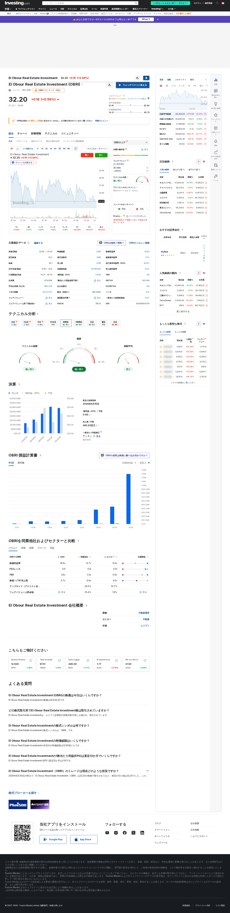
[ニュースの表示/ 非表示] (75, 148)
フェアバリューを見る (136, 98)
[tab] (14, 323)
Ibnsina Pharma (18, 659)
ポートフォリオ (162, 836)
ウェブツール (161, 842)
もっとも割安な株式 (171, 323)
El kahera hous (103, 659)
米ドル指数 (164, 144)
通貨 (161, 79)
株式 (9, 13)
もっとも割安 (165, 332)
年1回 (11, 462)
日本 (36, 13)
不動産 (146, 619)
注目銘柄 (165, 161)
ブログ (157, 823)
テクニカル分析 (22, 313)
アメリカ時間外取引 (59, 13)
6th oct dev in (131, 659)
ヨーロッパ (120, 13)
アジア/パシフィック (142, 13)
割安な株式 (168, 13)
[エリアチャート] (17, 148)
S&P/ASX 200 (166, 139)
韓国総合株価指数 (167, 124)
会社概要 (194, 823)
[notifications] (217, 2)
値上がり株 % (179, 169)
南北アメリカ (106, 13)
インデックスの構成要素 (73, 141)
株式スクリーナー (140, 9)
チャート (22, 133)
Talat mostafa (46, 659)
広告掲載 (194, 829)
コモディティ (180, 79)
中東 (129, 13)
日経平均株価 (165, 114)
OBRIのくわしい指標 (139, 242)
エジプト (145, 625)
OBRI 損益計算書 (23, 455)
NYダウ (163, 129)
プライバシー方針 (202, 905)
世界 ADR (83, 13)
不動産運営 (143, 612)
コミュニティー (70, 133)
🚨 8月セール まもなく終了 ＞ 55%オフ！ (170, 3)
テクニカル (51, 133)
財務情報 (36, 133)
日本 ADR (94, 13)
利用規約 (186, 905)
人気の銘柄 (164, 169)
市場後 (74, 13)
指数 (169, 79)
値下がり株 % (194, 169)
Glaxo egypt (74, 659)
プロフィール (21, 141)
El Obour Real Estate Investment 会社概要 (46, 605)
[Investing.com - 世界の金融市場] (17, 3)
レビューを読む (204, 253)
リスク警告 (220, 905)
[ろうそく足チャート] (11, 148)
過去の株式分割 (52, 141)
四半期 (21, 462)
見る (63, 592)
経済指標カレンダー (120, 9)
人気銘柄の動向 (168, 273)
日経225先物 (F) (167, 119)
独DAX (163, 134)
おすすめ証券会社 (170, 229)
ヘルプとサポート (199, 836)
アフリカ (157, 13)
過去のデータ (36, 141)
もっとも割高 (180, 332)
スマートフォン (162, 829)
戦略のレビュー (101, 120)
